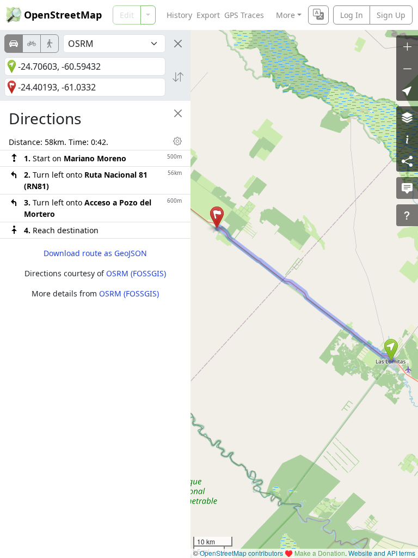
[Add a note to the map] (407, 188)
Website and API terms (381, 552)
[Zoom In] (407, 46)
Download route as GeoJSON (95, 253)
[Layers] (407, 117)
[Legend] (407, 139)
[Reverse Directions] (178, 77)
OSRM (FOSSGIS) (136, 273)
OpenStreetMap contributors (241, 552)
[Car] (13, 43)
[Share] (407, 161)
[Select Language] (318, 15)
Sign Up (391, 15)
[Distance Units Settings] (177, 141)
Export (208, 15)
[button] (391, 350)
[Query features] (407, 215)
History (179, 15)
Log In (351, 15)
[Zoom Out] (407, 68)
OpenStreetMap (63, 14)
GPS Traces (244, 15)
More (285, 15)
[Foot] (49, 43)
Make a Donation (319, 552)
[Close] (178, 43)
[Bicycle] (31, 43)
